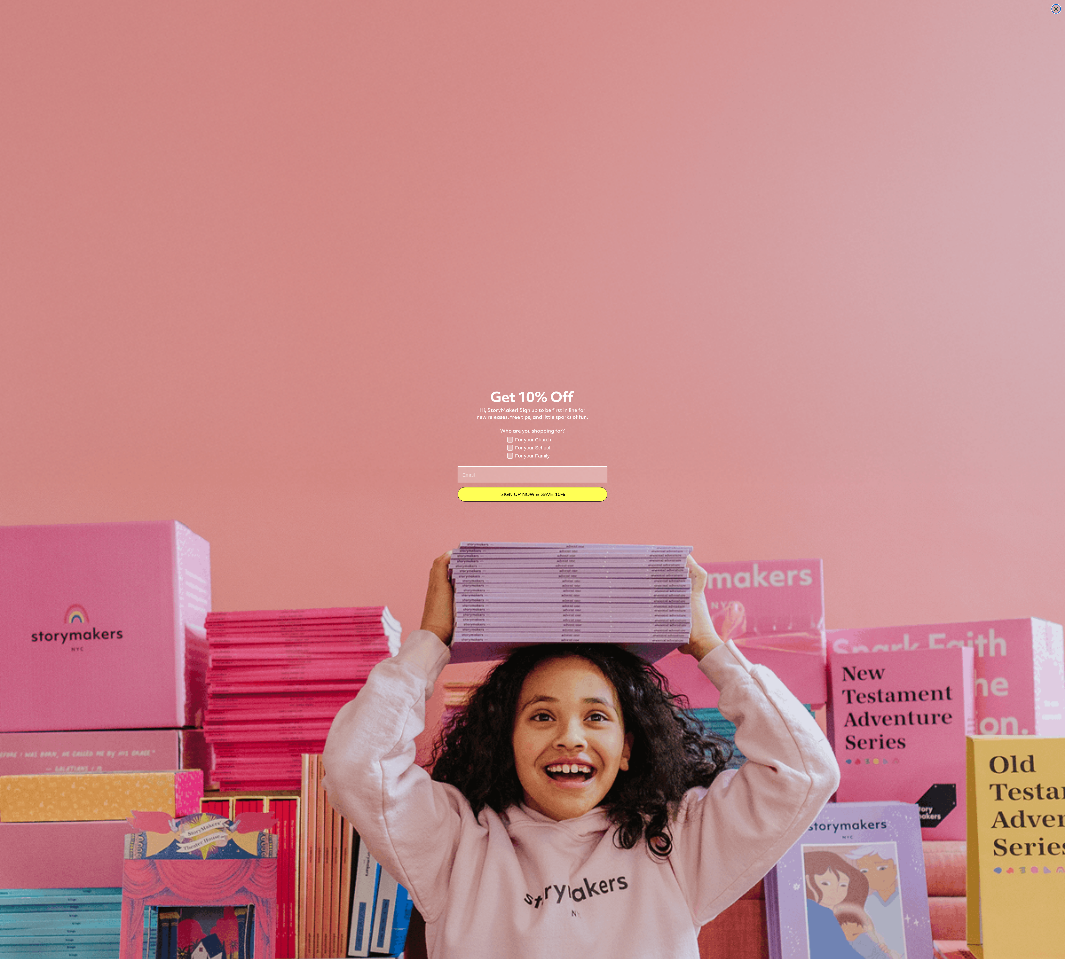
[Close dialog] (1056, 8)
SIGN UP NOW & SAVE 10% (532, 494)
